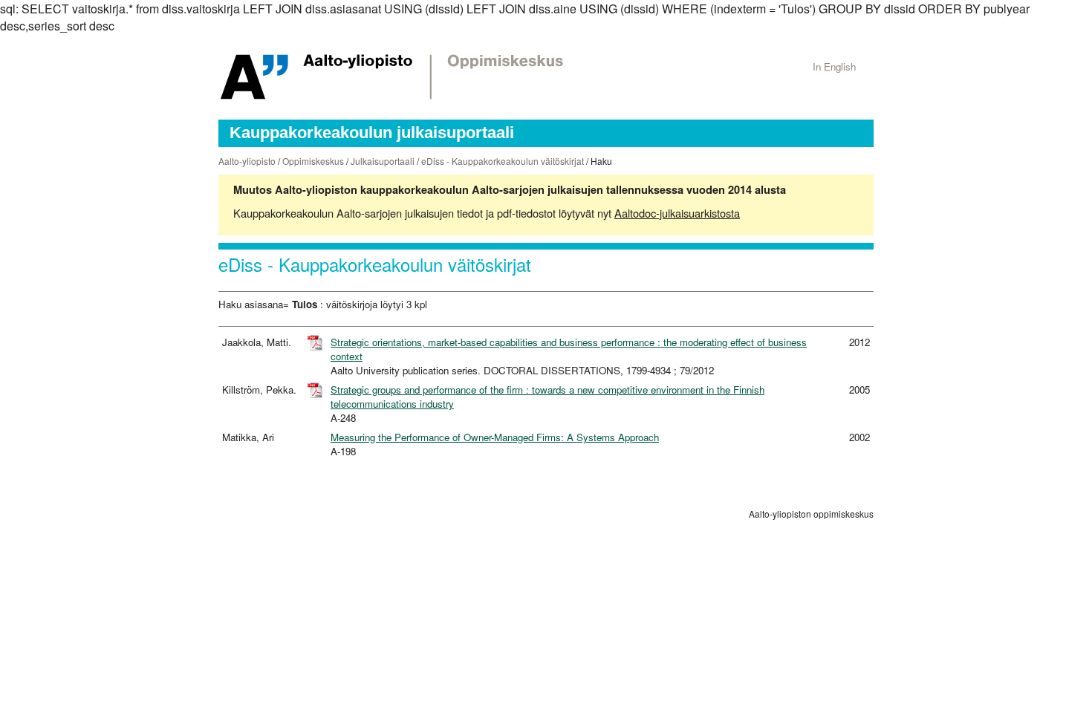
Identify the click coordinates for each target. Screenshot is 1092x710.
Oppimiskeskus (313, 160)
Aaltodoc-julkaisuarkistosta (677, 213)
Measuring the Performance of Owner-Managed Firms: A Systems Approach (495, 437)
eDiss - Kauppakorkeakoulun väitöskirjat (502, 160)
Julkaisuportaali (383, 160)
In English (834, 66)
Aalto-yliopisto (247, 160)
